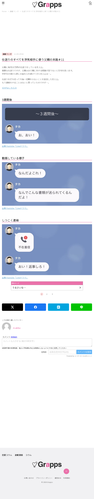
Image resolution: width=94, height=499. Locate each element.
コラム (29, 454)
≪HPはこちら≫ (9, 87)
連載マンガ (14, 11)
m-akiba (16, 327)
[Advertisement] (48, 32)
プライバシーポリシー (44, 478)
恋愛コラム (7, 454)
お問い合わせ (29, 478)
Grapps (50, 482)
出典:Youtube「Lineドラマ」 (15, 146)
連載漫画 (19, 454)
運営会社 (58, 478)
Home (4, 11)
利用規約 (66, 478)
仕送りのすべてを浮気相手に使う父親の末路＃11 (41, 11)
